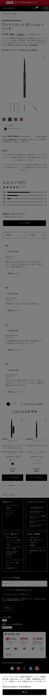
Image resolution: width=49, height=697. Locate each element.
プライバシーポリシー (10, 687)
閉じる (24, 692)
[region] (24, 685)
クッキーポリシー (25, 687)
